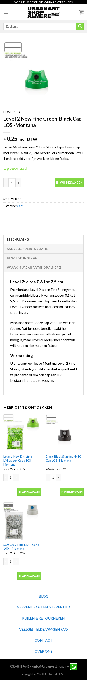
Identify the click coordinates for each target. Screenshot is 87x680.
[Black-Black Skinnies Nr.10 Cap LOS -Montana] (65, 433)
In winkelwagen (69, 182)
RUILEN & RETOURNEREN (43, 618)
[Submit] (80, 26)
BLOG (43, 596)
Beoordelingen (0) (22, 258)
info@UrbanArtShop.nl (49, 666)
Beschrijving (18, 239)
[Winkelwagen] (81, 12)
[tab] (43, 239)
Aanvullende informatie (27, 249)
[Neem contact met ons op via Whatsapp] (73, 666)
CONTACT (43, 640)
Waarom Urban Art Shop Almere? (34, 267)
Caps (20, 112)
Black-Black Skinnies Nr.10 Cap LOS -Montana (63, 458)
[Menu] (6, 12)
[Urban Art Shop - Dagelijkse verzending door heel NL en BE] (43, 12)
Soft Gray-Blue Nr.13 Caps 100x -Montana (21, 547)
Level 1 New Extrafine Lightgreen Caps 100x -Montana (18, 460)
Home (7, 112)
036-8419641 (19, 666)
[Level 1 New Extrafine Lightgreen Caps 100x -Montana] (22, 433)
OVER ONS (43, 651)
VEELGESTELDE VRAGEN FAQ (43, 629)
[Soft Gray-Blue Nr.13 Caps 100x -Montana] (22, 521)
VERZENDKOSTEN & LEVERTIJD (43, 607)
